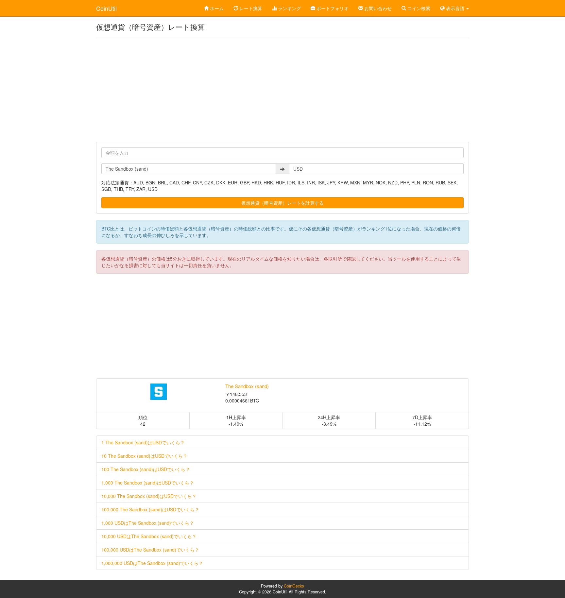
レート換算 (250, 8)
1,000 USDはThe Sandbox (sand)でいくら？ (147, 523)
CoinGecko (294, 586)
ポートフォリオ (332, 8)
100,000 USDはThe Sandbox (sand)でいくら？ (150, 549)
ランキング (289, 8)
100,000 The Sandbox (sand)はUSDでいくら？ (150, 509)
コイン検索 (418, 8)
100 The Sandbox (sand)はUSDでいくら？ (145, 469)
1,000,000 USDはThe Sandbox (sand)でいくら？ (152, 563)
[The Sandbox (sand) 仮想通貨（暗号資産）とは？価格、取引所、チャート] (158, 392)
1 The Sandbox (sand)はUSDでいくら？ (143, 442)
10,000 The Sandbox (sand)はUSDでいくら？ (149, 496)
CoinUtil (106, 8)
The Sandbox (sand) (247, 386)
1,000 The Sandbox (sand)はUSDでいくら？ (147, 482)
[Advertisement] (282, 89)
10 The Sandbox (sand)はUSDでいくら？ (144, 456)
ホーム (216, 8)
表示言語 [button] (455, 8)
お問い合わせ (377, 8)
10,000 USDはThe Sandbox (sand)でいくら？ (149, 536)
